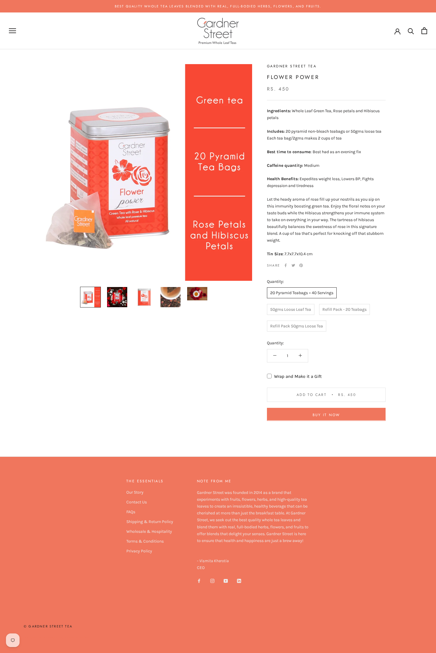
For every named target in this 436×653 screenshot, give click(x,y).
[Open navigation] (12, 30)
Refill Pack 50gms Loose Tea (296, 326)
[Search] (411, 31)
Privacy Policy (139, 551)
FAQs (130, 511)
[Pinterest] (301, 265)
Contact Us (136, 502)
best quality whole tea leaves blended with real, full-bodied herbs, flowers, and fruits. (218, 6)
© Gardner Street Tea (48, 626)
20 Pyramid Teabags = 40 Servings (301, 292)
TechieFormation (76, 637)
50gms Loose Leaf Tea (290, 309)
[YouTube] (226, 580)
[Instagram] (212, 580)
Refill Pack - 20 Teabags (344, 309)
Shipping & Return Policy (149, 521)
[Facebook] (285, 265)
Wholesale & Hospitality (149, 531)
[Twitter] (293, 265)
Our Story (135, 492)
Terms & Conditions (145, 541)
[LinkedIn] (239, 580)
